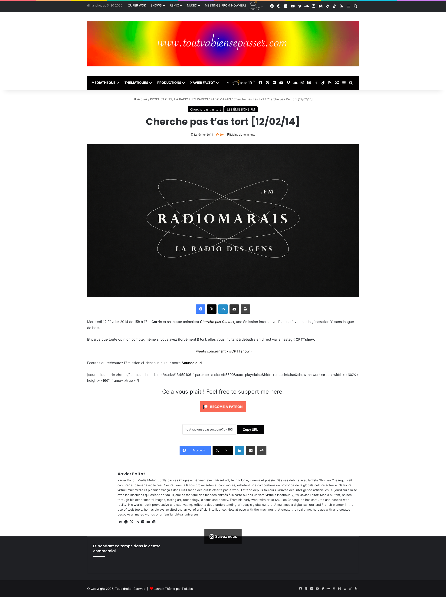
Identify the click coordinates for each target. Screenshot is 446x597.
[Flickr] (142, 522)
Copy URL (250, 429)
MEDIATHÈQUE (103, 83)
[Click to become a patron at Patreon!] (223, 413)
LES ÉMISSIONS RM (241, 109)
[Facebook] (200, 309)
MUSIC (192, 5)
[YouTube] (148, 522)
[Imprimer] (245, 309)
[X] (211, 309)
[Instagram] (154, 522)
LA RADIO (181, 99)
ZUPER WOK (137, 5)
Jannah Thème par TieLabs (173, 588)
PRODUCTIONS (169, 83)
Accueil (142, 99)
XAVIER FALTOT (202, 83)
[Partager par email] (234, 309)
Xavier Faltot (131, 474)
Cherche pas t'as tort (248, 99)
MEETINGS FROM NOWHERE (225, 5)
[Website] (120, 522)
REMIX (174, 5)
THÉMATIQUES (136, 83)
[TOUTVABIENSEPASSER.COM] (223, 43)
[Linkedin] (223, 309)
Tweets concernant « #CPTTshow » (223, 351)
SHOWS (156, 5)
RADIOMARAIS (220, 99)
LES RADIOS (199, 99)
